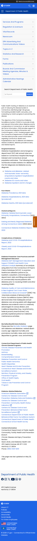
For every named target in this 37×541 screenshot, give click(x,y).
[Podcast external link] (20, 479)
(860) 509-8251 (13, 449)
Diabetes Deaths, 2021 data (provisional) (17, 203)
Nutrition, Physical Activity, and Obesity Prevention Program (16, 374)
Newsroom (7, 36)
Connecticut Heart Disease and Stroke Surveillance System (16, 370)
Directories (5, 515)
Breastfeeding (6, 354)
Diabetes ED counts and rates (16, 180)
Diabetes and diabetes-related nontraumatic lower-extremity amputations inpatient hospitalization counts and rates (19, 174)
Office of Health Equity (10, 378)
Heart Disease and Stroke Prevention (15, 366)
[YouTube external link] (13, 479)
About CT (4, 507)
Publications (8, 64)
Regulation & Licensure (13, 27)
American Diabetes (13, 393)
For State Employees (9, 519)
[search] (30, 6)
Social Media (6, 517)
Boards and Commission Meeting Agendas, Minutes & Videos (15, 71)
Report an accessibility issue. (26, 1)
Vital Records (9, 31)
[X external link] (9, 479)
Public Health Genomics (10, 362)
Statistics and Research (13, 54)
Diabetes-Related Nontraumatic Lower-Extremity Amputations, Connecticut (17, 214)
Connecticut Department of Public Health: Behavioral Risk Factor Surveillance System (18, 416)
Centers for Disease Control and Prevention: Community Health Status (16, 402)
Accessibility (6, 512)
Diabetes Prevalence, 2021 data (13, 193)
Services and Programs (13, 22)
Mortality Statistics (20, 326)
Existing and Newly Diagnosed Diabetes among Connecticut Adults (16, 223)
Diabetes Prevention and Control (14, 359)
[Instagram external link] (5, 479)
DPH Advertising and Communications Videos (14, 42)
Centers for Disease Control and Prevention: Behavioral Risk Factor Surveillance (14, 409)
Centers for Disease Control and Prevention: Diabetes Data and (17, 397)
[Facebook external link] (2, 479)
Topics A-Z (7, 49)
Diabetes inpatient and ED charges (18, 183)
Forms (5, 59)
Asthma (4, 352)
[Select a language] (34, 6)
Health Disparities (8, 364)
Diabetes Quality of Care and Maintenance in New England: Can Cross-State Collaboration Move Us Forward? (18, 290)
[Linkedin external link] (16, 479)
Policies (4, 510)
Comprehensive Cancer (10, 357)
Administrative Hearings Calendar (13, 80)
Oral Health (5, 380)
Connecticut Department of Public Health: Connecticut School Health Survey (17, 420)
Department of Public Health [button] (10, 11)
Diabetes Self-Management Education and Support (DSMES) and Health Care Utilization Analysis (18, 263)
